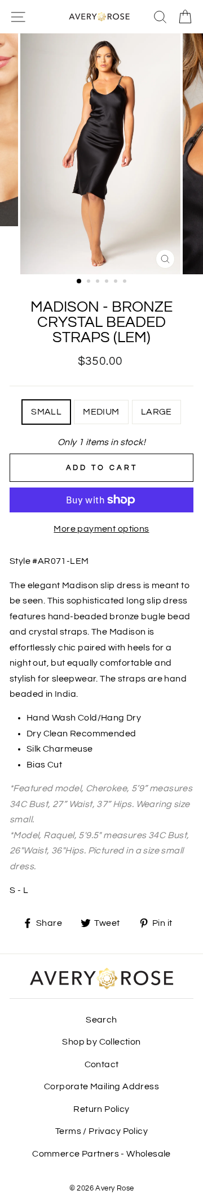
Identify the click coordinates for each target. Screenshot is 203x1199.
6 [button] (126, 282)
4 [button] (108, 282)
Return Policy (101, 1109)
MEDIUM (101, 411)
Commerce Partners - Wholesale (101, 1153)
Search (101, 1019)
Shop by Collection (101, 1041)
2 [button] (89, 282)
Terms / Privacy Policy (101, 1131)
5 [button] (117, 282)
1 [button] (79, 281)
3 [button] (99, 282)
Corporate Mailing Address (101, 1086)
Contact (102, 1064)
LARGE (156, 411)
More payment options (101, 528)
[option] (101, 153)
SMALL (46, 411)
